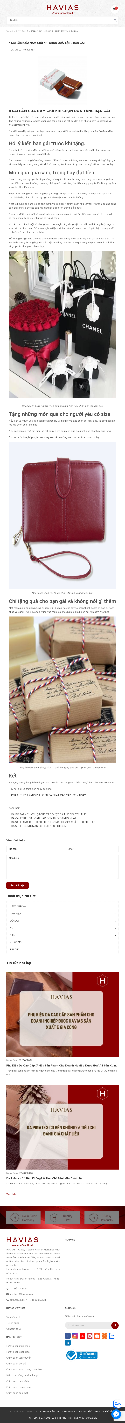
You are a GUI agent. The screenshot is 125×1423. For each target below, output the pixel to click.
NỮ (11, 928)
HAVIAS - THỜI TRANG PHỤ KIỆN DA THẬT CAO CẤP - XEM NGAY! (47, 795)
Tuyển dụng (12, 1323)
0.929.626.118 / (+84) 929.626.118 (28, 1300)
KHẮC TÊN (16, 943)
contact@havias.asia (21, 1294)
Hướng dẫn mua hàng (18, 1346)
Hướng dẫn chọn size (18, 1352)
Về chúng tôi (13, 1317)
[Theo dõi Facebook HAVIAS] (68, 1336)
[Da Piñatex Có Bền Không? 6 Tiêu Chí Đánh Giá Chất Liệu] (62, 1127)
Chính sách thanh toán (18, 1387)
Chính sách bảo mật (17, 1393)
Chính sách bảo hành (17, 1381)
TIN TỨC (15, 950)
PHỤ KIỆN (15, 914)
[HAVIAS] (22, 1241)
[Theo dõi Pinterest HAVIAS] (90, 1336)
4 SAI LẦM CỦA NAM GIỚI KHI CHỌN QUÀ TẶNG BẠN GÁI (59, 111)
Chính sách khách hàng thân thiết (24, 1370)
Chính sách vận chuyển (18, 1358)
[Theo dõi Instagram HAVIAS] (75, 1336)
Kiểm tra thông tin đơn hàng (22, 1376)
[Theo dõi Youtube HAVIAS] (82, 1336)
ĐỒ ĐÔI (14, 921)
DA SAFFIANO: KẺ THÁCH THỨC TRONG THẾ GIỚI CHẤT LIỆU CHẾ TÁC (53, 822)
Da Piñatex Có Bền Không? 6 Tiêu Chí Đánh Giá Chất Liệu (44, 1178)
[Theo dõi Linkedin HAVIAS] (68, 1343)
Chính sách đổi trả (16, 1364)
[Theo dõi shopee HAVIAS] (97, 1336)
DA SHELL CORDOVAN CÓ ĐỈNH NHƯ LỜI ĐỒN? (39, 826)
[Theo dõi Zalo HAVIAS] (112, 1336)
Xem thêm (11, 1194)
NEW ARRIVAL (18, 907)
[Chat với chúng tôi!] (116, 1414)
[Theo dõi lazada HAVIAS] (104, 1336)
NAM (12, 935)
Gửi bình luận (17, 885)
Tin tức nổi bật (19, 963)
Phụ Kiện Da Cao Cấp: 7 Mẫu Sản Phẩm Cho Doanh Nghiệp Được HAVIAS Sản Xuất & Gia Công (61, 1066)
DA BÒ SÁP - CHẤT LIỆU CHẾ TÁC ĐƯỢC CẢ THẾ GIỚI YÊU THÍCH (49, 814)
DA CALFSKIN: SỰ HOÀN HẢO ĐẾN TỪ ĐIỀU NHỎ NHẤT (43, 818)
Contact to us (13, 1329)
